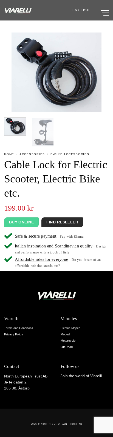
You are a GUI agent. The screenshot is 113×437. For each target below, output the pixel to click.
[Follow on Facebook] (64, 387)
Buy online (21, 222)
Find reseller (62, 222)
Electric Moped (70, 328)
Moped (65, 334)
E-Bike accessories (69, 154)
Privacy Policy (13, 334)
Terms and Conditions (18, 328)
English (81, 10)
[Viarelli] (18, 10)
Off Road (67, 347)
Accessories (32, 154)
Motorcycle (68, 340)
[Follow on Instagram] (69, 387)
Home (9, 154)
